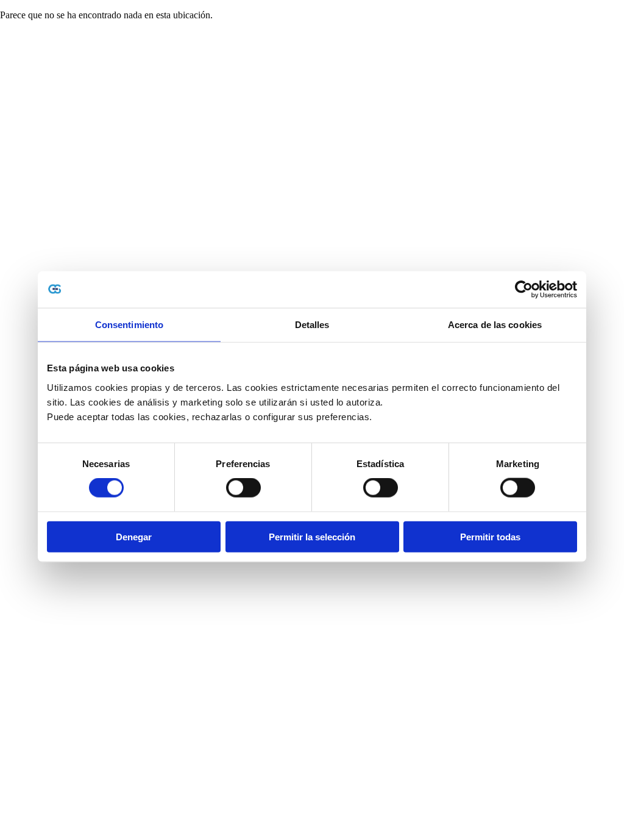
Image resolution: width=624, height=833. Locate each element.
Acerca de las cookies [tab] (495, 325)
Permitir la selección (312, 536)
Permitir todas (490, 536)
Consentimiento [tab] (129, 325)
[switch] (243, 488)
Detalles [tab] (312, 325)
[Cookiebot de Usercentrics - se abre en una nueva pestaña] (523, 290)
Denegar (134, 536)
